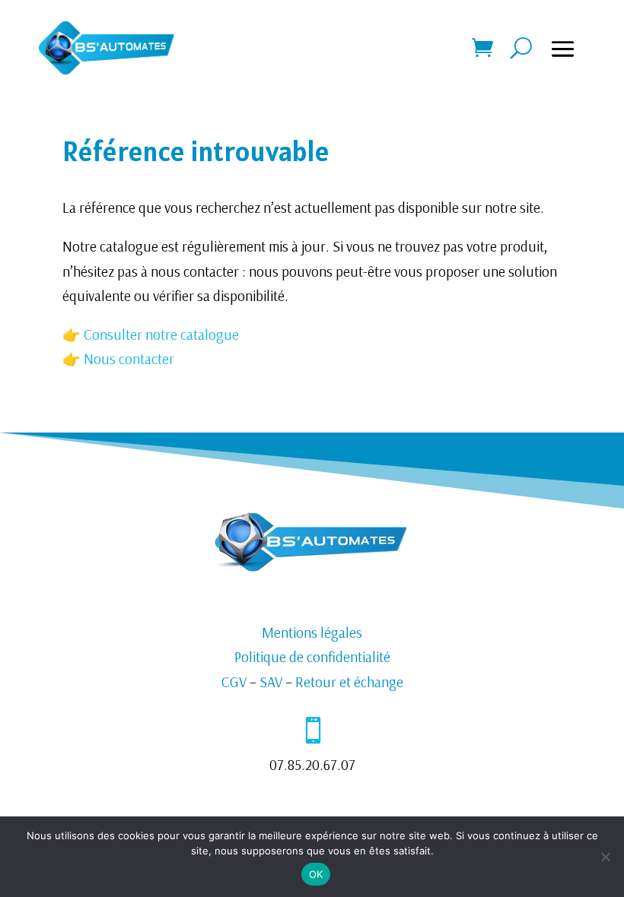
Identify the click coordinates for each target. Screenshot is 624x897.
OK (316, 874)
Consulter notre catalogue (160, 334)
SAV (270, 682)
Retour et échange (349, 682)
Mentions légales (312, 632)
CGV (234, 682)
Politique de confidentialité (312, 657)
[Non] (605, 856)
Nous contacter (129, 359)
